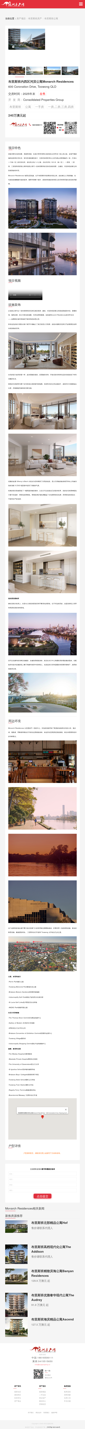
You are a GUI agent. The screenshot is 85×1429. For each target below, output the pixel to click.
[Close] (65, 1109)
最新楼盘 (42, 1392)
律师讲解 (67, 1395)
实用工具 (67, 1398)
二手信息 (42, 1395)
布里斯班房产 (35, 18)
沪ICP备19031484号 (53, 1427)
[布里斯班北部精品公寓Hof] (16, 1226)
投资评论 (17, 1398)
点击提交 (42, 1196)
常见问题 (67, 1401)
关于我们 (31, 1412)
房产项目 (21, 18)
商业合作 (38, 1412)
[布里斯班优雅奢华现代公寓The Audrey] (16, 1306)
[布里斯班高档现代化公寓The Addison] (16, 1254)
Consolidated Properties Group (43, 100)
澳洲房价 (17, 1395)
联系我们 (46, 1412)
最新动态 (17, 1392)
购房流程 (67, 1392)
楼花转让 (42, 1401)
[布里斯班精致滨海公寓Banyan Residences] (16, 1276)
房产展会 (17, 1401)
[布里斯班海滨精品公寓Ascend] (16, 1327)
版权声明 (54, 1412)
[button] (73, 46)
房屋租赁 (42, 1404)
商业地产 (42, 1398)
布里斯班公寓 (51, 18)
